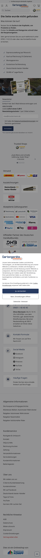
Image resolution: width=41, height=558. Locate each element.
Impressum (24, 301)
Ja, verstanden (20, 291)
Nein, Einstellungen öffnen (20, 297)
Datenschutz (16, 301)
